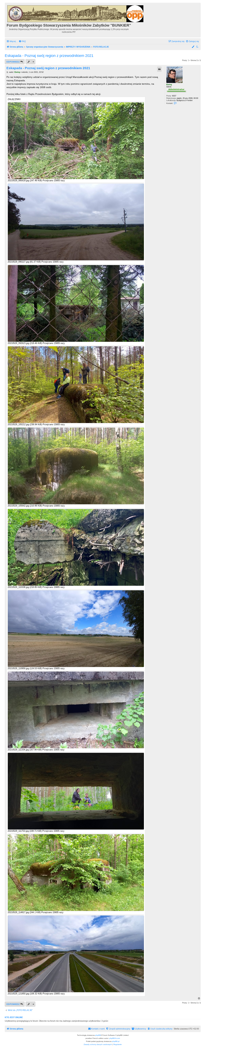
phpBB (98, 1035)
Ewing (169, 84)
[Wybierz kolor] (193, 47)
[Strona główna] (76, 13)
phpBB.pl (115, 1041)
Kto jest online (14, 1017)
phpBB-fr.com (114, 1038)
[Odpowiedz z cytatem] (159, 69)
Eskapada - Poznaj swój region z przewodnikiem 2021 (49, 55)
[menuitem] (22, 41)
